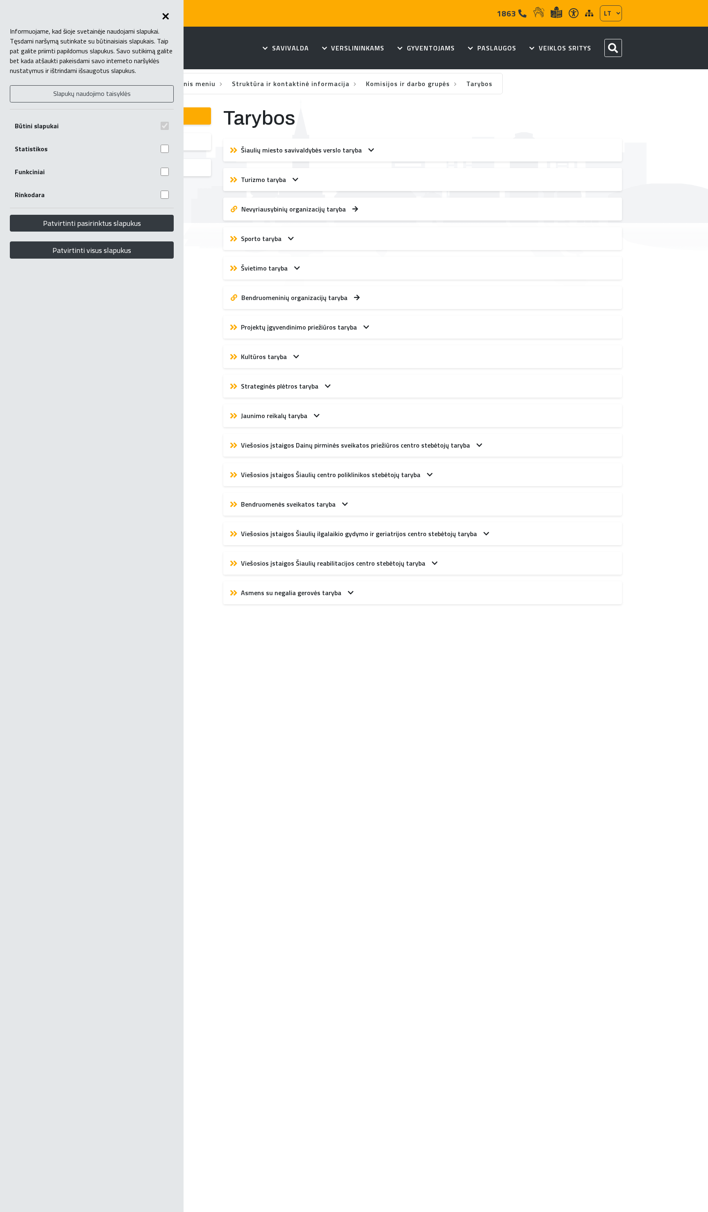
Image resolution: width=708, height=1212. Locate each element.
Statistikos (31, 149)
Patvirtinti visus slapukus (91, 250)
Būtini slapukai (37, 126)
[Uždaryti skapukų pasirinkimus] (165, 16)
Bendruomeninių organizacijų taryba (294, 297)
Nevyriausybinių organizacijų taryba (293, 209)
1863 (507, 13)
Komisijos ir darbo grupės (409, 84)
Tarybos (479, 84)
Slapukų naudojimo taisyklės (92, 93)
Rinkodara (30, 195)
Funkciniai (30, 172)
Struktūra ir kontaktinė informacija (292, 84)
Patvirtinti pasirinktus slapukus (92, 223)
